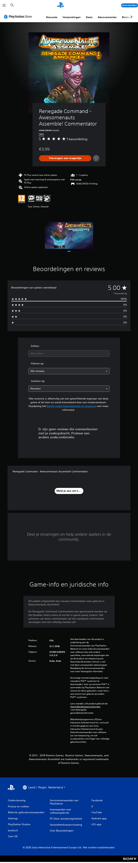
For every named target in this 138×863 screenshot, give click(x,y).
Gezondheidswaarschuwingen (85, 706)
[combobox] (68, 353)
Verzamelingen (72, 17)
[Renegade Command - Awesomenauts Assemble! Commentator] (69, 235)
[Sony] (130, 861)
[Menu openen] (4, 5)
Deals (89, 17)
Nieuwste (51, 17)
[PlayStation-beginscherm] (60, 5)
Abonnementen (107, 17)
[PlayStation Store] (18, 16)
